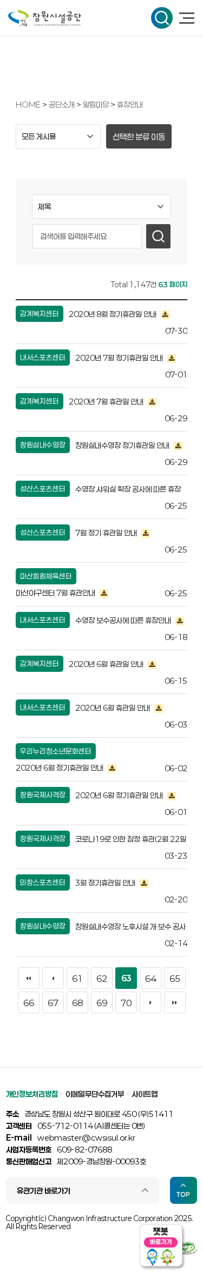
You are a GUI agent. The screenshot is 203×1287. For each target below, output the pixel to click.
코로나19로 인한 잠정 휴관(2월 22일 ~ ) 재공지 (130, 840)
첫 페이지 (29, 978)
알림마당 (96, 104)
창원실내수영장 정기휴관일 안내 (123, 445)
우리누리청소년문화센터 (55, 751)
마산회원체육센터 (46, 576)
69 (101, 1003)
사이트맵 (145, 1094)
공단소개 (62, 104)
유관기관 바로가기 (43, 1190)
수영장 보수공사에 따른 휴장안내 (124, 620)
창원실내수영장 (43, 445)
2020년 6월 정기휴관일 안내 (60, 767)
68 (77, 1003)
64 (150, 978)
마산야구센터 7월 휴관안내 (56, 592)
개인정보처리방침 (32, 1094)
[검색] (158, 236)
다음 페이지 (150, 1002)
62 (101, 978)
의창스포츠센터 (43, 882)
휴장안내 (130, 104)
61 (77, 978)
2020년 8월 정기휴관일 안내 (113, 314)
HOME (28, 104)
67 (53, 1003)
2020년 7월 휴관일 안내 (107, 401)
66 (28, 1003)
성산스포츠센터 (43, 488)
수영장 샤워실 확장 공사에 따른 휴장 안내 (128, 490)
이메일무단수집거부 (95, 1094)
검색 (162, 18)
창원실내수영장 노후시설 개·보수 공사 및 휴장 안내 (130, 928)
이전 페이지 (53, 978)
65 (174, 978)
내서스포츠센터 (43, 357)
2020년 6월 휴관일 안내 (107, 664)
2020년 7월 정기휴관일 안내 (120, 357)
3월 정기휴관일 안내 (106, 882)
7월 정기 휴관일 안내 (107, 532)
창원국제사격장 (43, 795)
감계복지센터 (39, 313)
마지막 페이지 (175, 1002)
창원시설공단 (44, 18)
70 (126, 1003)
